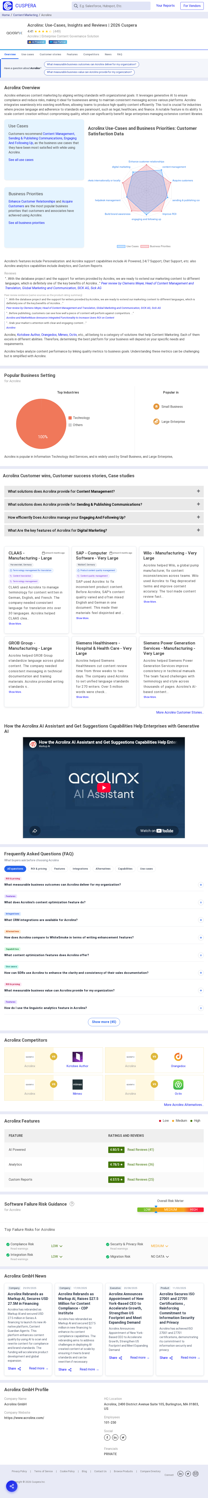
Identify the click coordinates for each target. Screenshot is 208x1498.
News (108, 54)
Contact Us (100, 1471)
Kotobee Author (28, 335)
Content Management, (59, 134)
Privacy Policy (19, 1471)
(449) (57, 31)
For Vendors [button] (192, 6)
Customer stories (50, 54)
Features (72, 54)
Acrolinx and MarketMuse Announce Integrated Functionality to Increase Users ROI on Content (60, 317)
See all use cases (21, 160)
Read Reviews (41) (140, 1150)
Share (12, 1368)
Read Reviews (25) (140, 1179)
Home (6, 15)
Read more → (39, 1368)
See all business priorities (27, 223)
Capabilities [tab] (125, 868)
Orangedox (49, 335)
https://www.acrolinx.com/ (24, 1418)
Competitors (91, 54)
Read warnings (19, 1248)
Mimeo (63, 335)
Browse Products (123, 1471)
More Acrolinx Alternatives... (184, 1105)
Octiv (73, 335)
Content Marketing (25, 15)
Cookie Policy (67, 1471)
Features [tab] (59, 868)
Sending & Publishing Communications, (36, 138)
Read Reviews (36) (140, 1164)
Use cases (27, 54)
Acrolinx (10, 327)
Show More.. (15, 623)
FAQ (119, 54)
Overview (10, 54)
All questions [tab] (15, 868)
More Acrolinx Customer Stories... (180, 712)
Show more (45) (104, 1022)
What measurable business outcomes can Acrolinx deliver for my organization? (91, 64)
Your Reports (165, 6)
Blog (84, 1471)
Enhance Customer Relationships (32, 201)
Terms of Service (43, 1471)
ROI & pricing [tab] (39, 868)
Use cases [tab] (146, 868)
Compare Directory (150, 1471)
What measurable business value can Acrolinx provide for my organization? (89, 72)
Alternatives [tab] (103, 868)
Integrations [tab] (80, 868)
